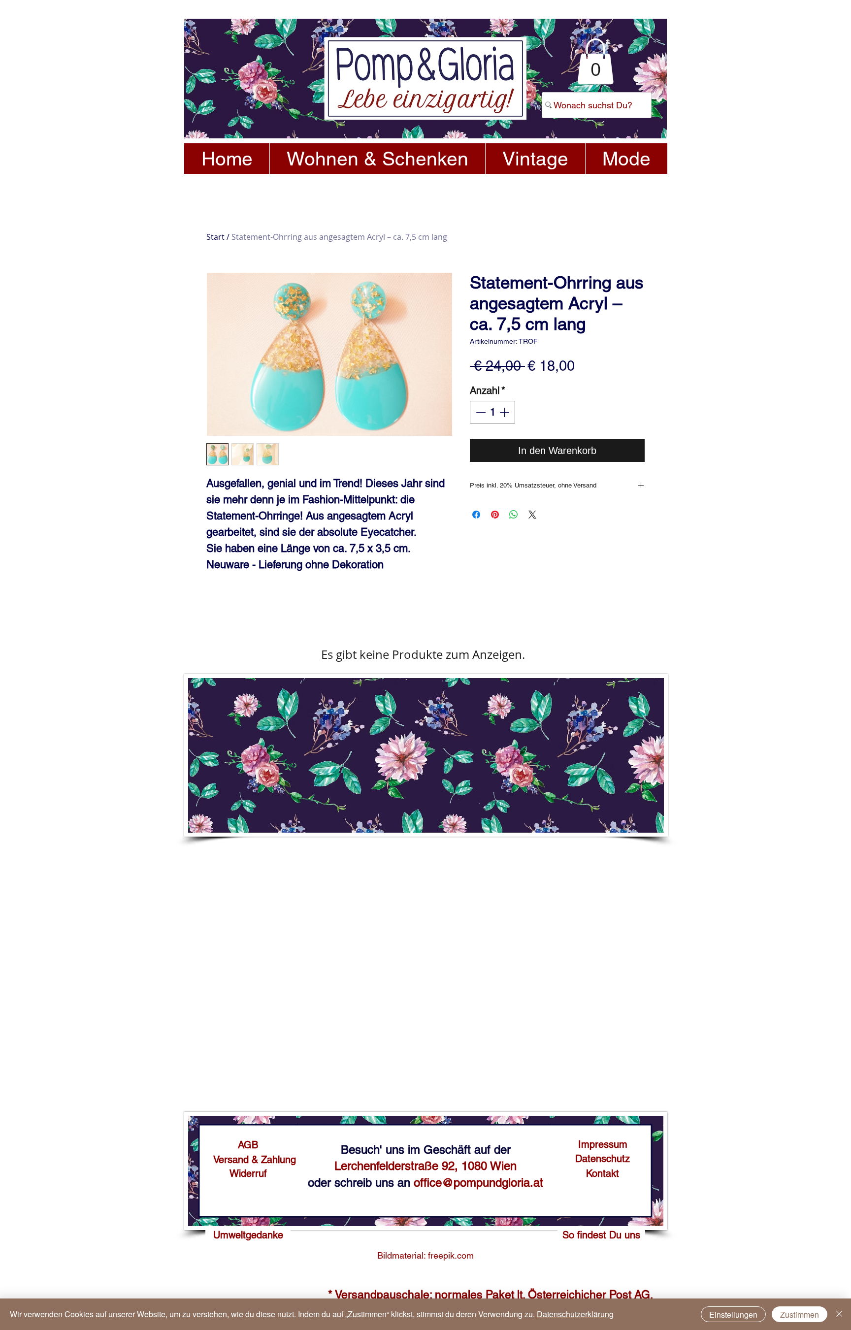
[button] (595, 61)
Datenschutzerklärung (575, 1314)
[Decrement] (479, 412)
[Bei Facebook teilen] (476, 514)
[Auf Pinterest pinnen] (495, 514)
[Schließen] (839, 1314)
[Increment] (505, 412)
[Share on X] (532, 514)
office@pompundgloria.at (478, 1182)
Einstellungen (733, 1314)
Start (215, 236)
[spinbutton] (492, 412)
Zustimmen (799, 1314)
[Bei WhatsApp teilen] (514, 514)
